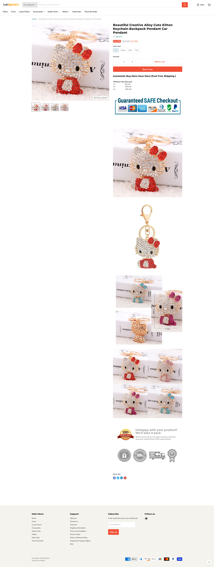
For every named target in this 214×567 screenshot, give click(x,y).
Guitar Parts (53, 11)
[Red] (116, 52)
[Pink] (137, 52)
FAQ (71, 544)
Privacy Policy (75, 534)
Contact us (74, 521)
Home (5, 11)
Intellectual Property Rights (80, 541)
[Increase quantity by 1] (132, 62)
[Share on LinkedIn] (121, 478)
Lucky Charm (24, 11)
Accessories (38, 11)
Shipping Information (78, 528)
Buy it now (148, 69)
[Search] (185, 4)
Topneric (118, 36)
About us (73, 518)
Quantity (116, 57)
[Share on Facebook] (114, 478)
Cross (13, 11)
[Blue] (130, 52)
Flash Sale (76, 11)
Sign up (113, 532)
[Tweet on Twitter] (118, 478)
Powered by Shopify (38, 561)
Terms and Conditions (78, 531)
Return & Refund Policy (78, 537)
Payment (73, 525)
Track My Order (90, 11)
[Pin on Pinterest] (125, 478)
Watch (65, 11)
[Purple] (123, 52)
